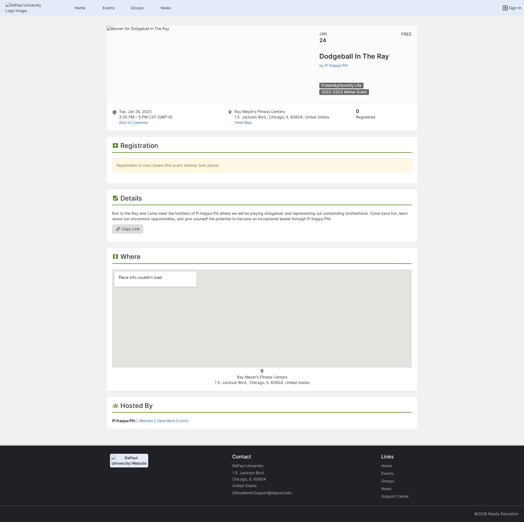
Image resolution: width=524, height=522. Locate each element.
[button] (27, 7)
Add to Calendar (133, 122)
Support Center (395, 496)
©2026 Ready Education (496, 513)
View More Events (172, 420)
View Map (243, 122)
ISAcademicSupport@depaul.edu (262, 492)
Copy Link (130, 228)
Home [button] (80, 7)
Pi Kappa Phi (336, 65)
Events (109, 7)
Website (146, 420)
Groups (137, 7)
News (166, 7)
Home (386, 465)
